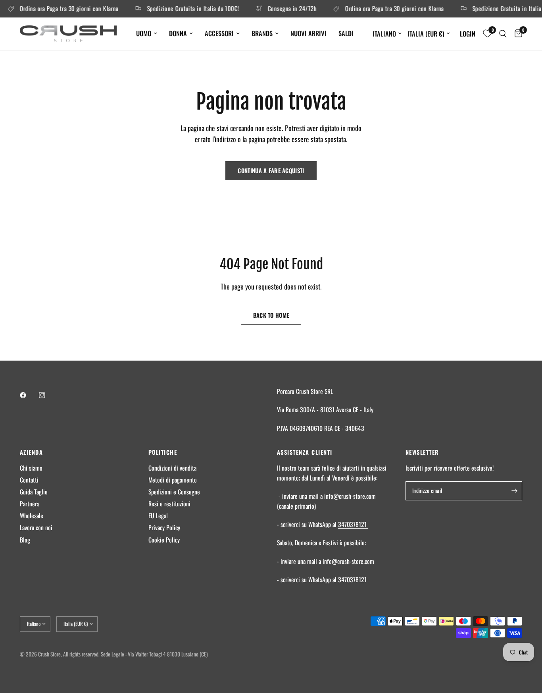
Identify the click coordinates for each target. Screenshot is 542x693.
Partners (29, 503)
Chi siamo (31, 468)
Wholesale (31, 515)
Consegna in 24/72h (287, 9)
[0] (516, 33)
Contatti (29, 480)
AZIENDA (31, 452)
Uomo (143, 33)
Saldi (346, 33)
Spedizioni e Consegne (174, 491)
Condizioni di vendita (172, 468)
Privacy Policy (164, 527)
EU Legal (158, 515)
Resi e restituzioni (169, 503)
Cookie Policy (164, 539)
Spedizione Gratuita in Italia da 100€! (188, 9)
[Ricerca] (503, 33)
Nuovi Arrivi (308, 33)
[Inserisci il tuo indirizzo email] (514, 490)
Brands (262, 33)
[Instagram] (47, 395)
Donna (178, 33)
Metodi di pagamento (172, 480)
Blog (25, 539)
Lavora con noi (36, 527)
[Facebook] (28, 395)
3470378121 (353, 524)
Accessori (219, 33)
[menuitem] (146, 33)
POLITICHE (162, 452)
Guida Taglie (34, 491)
